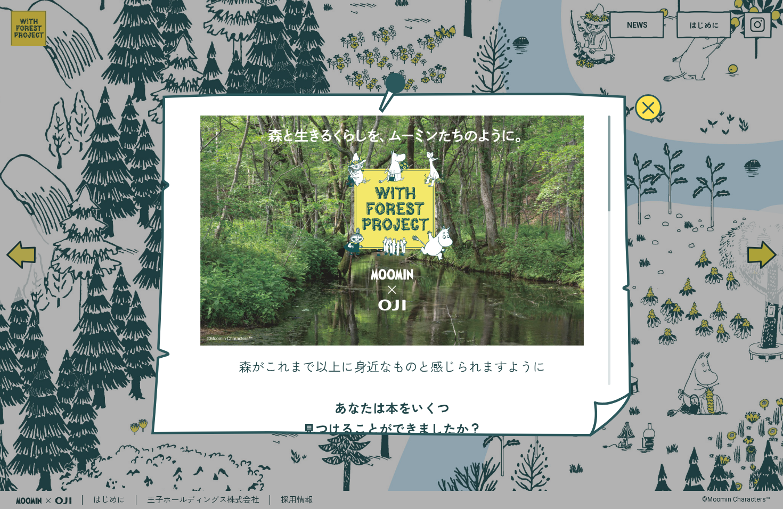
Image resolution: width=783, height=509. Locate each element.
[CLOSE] (648, 107)
